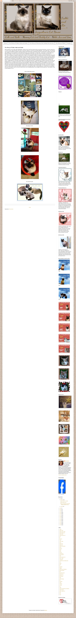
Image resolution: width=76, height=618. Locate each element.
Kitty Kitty (60, 566)
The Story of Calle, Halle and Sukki (18, 43)
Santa (60, 582)
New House (61, 576)
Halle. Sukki (61, 558)
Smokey (60, 583)
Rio (60, 580)
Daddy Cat (61, 543)
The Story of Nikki (60, 43)
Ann (60, 536)
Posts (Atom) (11, 209)
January (61, 506)
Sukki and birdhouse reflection (64, 588)
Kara (60, 564)
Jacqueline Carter (61, 479)
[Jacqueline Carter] (62, 493)
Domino (60, 548)
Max (60, 571)
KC (59, 565)
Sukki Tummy (61, 589)
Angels (69, 43)
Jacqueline (61, 559)
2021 (60, 509)
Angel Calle (61, 530)
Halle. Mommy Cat (62, 557)
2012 (60, 522)
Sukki (60, 587)
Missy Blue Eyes (62, 572)
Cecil (60, 542)
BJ (59, 537)
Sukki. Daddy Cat (62, 591)
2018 (60, 513)
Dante (60, 547)
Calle (60, 540)
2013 (60, 520)
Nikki (60, 577)
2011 (60, 523)
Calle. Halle (61, 541)
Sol (59, 586)
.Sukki (60, 529)
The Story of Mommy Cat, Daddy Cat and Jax (41, 43)
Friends (60, 552)
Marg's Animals (61, 570)
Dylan (60, 549)
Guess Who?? (61, 554)
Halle (60, 555)
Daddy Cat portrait (62, 546)
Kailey (60, 563)
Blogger (45, 610)
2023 (60, 498)
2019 (60, 512)
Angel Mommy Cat (62, 535)
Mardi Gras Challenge (62, 569)
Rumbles (60, 581)
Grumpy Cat (61, 553)
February (61, 499)
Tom (60, 593)
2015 (60, 517)
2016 (60, 516)
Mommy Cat (61, 574)
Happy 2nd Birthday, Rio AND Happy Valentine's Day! (65, 504)
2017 (60, 515)
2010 (60, 524)
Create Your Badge (61, 494)
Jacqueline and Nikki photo (63, 560)
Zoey (60, 594)
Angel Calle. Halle (62, 531)
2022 (60, 508)
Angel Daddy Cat (62, 532)
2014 (60, 519)
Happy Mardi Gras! (63, 502)
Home (5, 43)
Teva (60, 592)
